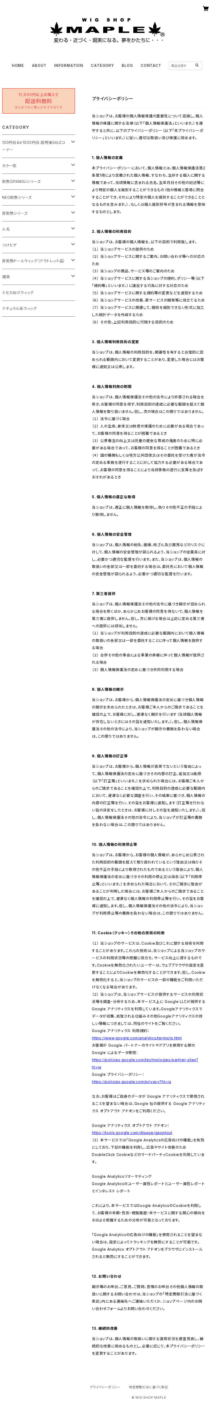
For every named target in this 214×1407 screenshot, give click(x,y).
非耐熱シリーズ (15, 213)
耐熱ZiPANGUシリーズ (21, 181)
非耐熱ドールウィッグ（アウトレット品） (33, 261)
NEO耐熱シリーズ (17, 197)
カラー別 (9, 165)
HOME (18, 65)
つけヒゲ (9, 245)
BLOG (127, 65)
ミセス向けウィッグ (18, 292)
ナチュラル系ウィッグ (19, 308)
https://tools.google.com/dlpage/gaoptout (132, 1132)
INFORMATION (68, 65)
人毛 (6, 229)
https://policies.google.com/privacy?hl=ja (131, 1081)
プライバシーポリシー (105, 1387)
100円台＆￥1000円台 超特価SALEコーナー (34, 146)
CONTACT (151, 65)
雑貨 (6, 276)
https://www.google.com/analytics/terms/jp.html (137, 1038)
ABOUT (39, 65)
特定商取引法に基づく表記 (148, 1387)
